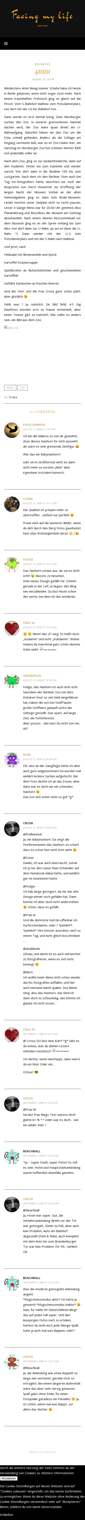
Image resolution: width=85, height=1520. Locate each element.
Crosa (13, 397)
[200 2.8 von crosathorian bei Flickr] (42, 351)
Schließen (6, 1515)
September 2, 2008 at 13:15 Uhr (41, 1282)
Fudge (28, 559)
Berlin (10, 387)
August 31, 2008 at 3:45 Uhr (39, 429)
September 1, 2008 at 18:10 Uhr (41, 1203)
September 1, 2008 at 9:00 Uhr (40, 1102)
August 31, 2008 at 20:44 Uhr (40, 759)
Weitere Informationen (57, 1473)
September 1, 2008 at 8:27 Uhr (40, 1034)
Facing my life (42, 15)
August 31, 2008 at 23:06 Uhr (40, 827)
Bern (27, 754)
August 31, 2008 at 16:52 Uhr (40, 564)
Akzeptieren (9, 1478)
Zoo (22, 387)
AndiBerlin (32, 675)
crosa (28, 1098)
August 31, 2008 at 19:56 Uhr (40, 680)
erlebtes (42, 64)
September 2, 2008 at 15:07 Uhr (41, 1361)
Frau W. (29, 623)
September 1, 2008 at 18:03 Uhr (41, 1155)
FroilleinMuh (34, 424)
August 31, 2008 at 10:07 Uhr (40, 503)
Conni (28, 499)
